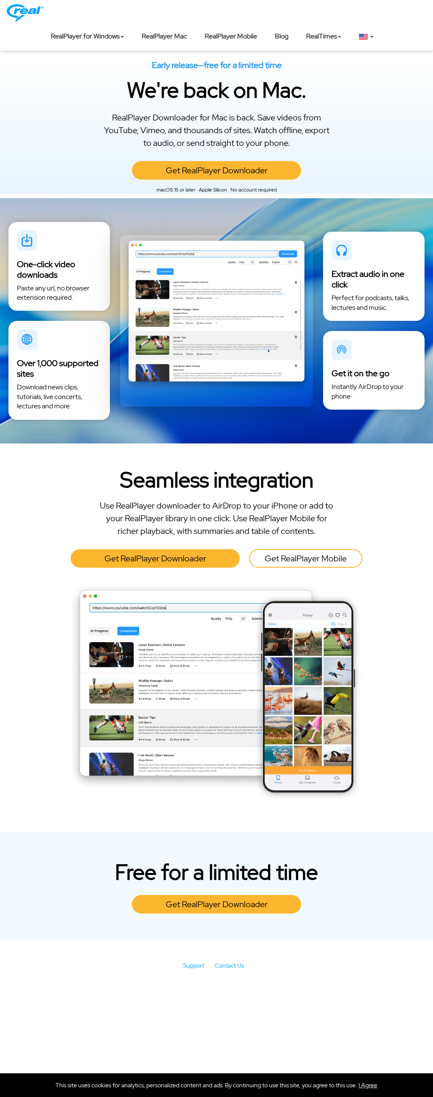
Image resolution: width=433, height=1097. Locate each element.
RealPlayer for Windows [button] (85, 36)
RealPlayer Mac (164, 36)
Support (193, 965)
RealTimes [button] (321, 36)
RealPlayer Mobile (231, 36)
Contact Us (229, 965)
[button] (368, 1085)
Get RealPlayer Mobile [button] (306, 558)
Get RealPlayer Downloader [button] (217, 170)
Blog (281, 36)
